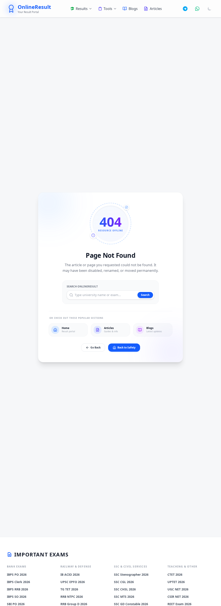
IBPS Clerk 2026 (18, 582)
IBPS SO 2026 (16, 597)
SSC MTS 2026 (124, 597)
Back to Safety (126, 347)
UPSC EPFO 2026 (72, 582)
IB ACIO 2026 (70, 574)
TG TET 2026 (69, 589)
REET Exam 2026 (179, 604)
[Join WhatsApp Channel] (197, 8)
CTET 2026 (174, 574)
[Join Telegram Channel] (185, 8)
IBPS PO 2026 (17, 574)
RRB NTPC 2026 (71, 597)
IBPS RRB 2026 (17, 589)
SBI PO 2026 (16, 604)
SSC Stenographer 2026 (131, 574)
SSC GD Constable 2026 (131, 604)
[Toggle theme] (209, 8)
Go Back (95, 347)
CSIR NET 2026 (178, 597)
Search (145, 295)
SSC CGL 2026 (124, 582)
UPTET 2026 (176, 582)
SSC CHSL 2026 (125, 589)
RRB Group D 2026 (73, 604)
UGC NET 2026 (177, 589)
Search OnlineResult (82, 286)
